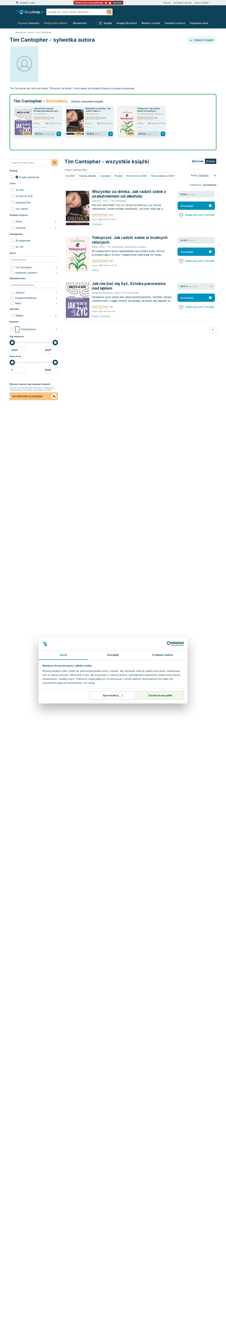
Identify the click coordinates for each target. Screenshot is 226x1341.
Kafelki (199, 161)
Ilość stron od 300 (137, 175)
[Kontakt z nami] (17, 2)
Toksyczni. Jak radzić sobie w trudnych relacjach (148, 111)
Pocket (119, 175)
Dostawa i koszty (182, 2)
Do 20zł (70, 175)
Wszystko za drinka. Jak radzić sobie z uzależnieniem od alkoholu (129, 194)
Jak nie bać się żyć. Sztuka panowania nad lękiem (45, 111)
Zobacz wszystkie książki (87, 101)
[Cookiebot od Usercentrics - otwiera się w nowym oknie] (169, 643)
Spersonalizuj (111, 695)
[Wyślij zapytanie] (109, 12)
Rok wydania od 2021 (162, 175)
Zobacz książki (203, 40)
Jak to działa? (202, 2)
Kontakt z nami (27, 2)
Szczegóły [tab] (113, 654)
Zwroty (167, 2)
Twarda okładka (87, 175)
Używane (105, 175)
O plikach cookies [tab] (162, 654)
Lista (211, 161)
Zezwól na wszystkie (160, 695)
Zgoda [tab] (63, 654)
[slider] (12, 342)
